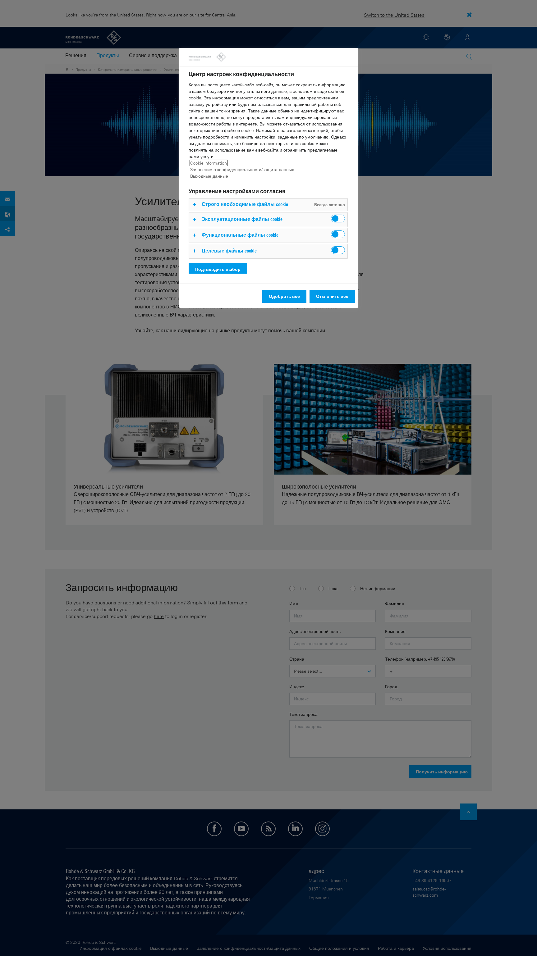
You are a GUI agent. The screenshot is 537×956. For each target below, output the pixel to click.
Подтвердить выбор (218, 269)
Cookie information (208, 163)
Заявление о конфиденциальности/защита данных (242, 169)
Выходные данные (209, 176)
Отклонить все (332, 296)
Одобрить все (284, 296)
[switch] (338, 218)
